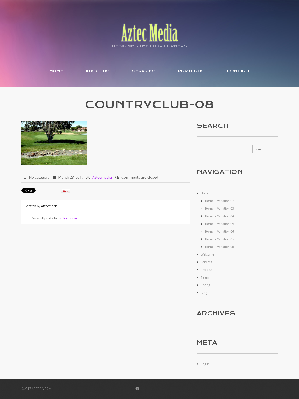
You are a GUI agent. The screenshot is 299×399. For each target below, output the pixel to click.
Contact (238, 71)
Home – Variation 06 (219, 231)
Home (56, 71)
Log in (205, 364)
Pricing (205, 285)
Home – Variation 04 (219, 216)
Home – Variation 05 (219, 224)
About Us (97, 71)
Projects (207, 270)
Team (205, 277)
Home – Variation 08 (219, 247)
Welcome (207, 254)
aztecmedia (102, 177)
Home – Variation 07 (219, 239)
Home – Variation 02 (219, 201)
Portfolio (191, 71)
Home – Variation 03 (219, 208)
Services (143, 71)
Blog (204, 293)
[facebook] (137, 389)
